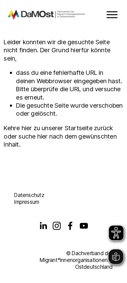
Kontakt (23, 188)
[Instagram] (56, 225)
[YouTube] (84, 225)
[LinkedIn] (43, 225)
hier (27, 128)
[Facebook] (70, 225)
